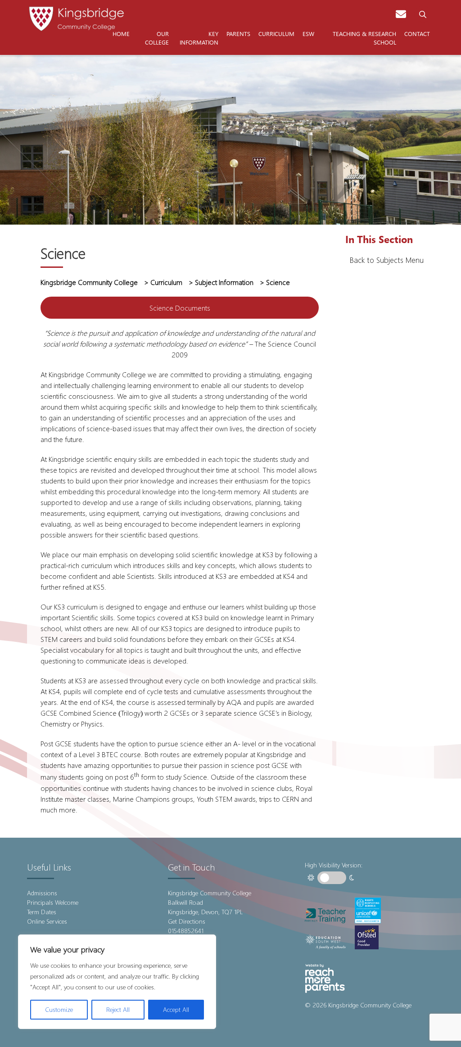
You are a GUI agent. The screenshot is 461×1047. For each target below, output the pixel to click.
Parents (238, 33)
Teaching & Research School (364, 37)
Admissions (42, 893)
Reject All (118, 1009)
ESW (308, 33)
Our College (157, 37)
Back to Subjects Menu (387, 260)
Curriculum (276, 33)
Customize (59, 1009)
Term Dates (41, 911)
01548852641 (185, 930)
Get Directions (186, 921)
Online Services (47, 921)
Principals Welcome (52, 902)
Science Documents (179, 307)
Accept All (176, 1009)
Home (121, 33)
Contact (417, 33)
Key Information (199, 37)
